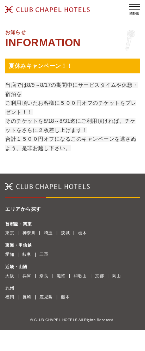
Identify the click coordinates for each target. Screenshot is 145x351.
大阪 (9, 275)
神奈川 (29, 232)
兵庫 (27, 275)
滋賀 (61, 275)
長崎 (27, 297)
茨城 (65, 232)
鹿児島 (46, 297)
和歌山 (80, 275)
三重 (43, 254)
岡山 (116, 275)
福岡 (9, 297)
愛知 (9, 254)
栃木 (82, 232)
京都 (99, 275)
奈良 (43, 275)
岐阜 (27, 254)
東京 (9, 232)
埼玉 (48, 232)
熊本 (65, 297)
